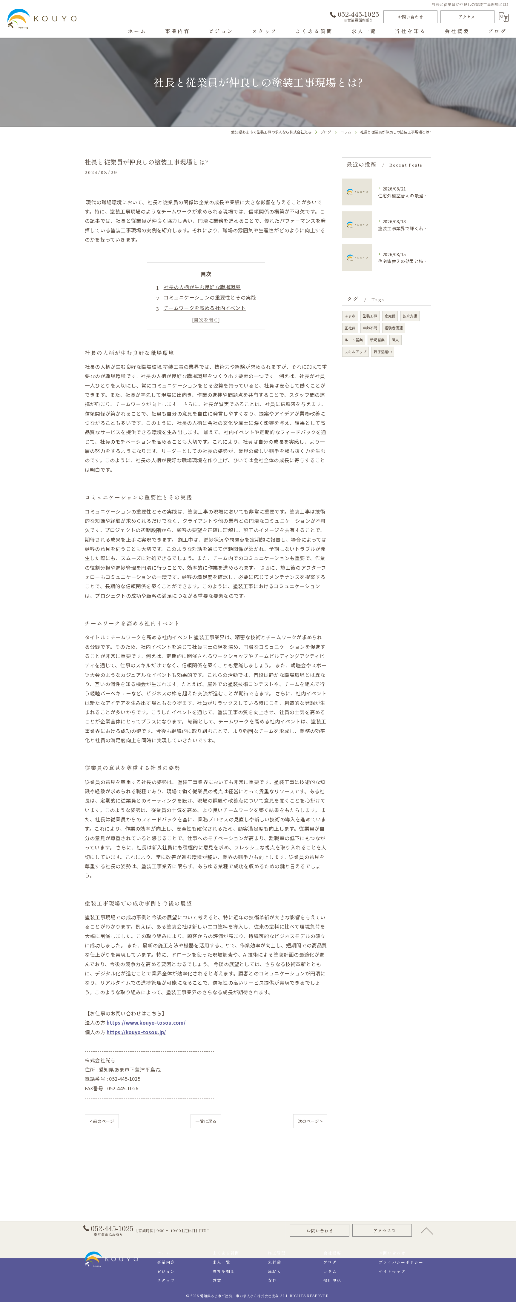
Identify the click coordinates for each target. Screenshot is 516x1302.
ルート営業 (354, 339)
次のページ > (310, 1121)
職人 (395, 339)
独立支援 (410, 315)
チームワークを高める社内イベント (205, 307)
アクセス (466, 17)
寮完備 (390, 315)
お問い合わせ (410, 17)
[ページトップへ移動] (427, 1230)
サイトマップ (392, 1271)
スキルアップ (355, 351)
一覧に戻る (205, 1121)
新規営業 (377, 339)
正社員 (350, 327)
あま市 (350, 315)
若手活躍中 (383, 351)
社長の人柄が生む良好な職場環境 (202, 286)
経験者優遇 (394, 327)
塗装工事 (370, 315)
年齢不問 (370, 327)
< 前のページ (102, 1121)
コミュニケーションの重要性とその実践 (210, 297)
